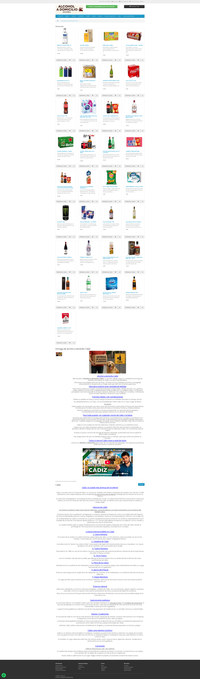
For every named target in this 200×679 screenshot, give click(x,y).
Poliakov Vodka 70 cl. (86, 257)
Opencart (63, 676)
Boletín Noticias (127, 670)
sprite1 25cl (83, 292)
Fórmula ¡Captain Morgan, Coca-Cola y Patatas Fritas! (65, 187)
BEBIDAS (67, 16)
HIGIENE (88, 16)
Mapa (79, 668)
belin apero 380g (108, 45)
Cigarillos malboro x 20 (64, 328)
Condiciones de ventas (60, 670)
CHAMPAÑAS (81, 16)
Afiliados (103, 668)
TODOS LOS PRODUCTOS (110, 16)
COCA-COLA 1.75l (62, 116)
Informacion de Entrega (60, 667)
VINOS (119, 16)
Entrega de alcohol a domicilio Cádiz (70, 21)
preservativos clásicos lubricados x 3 (109, 293)
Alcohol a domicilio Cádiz (107, 376)
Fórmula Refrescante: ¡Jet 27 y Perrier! (111, 151)
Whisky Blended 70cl (132, 292)
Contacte (80, 665)
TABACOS (100, 16)
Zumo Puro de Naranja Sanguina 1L (86, 187)
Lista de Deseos (127, 668)
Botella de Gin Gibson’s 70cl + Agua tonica (134, 116)
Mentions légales (59, 668)
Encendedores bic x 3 (63, 80)
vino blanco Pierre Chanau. (133, 222)
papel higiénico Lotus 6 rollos (134, 186)
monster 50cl (61, 222)
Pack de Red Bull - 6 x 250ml (88, 222)
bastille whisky (84, 45)
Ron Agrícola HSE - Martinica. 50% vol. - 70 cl (134, 257)
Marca (102, 665)
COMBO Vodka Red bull (132, 151)
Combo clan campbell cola (110, 116)
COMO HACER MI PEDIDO (128, 16)
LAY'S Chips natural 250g (110, 186)
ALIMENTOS (60, 16)
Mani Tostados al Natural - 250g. (88, 81)
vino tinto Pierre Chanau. (64, 257)
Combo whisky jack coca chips (87, 151)
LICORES (94, 16)
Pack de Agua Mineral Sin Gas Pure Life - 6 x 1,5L (88, 116)
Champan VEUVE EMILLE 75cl (111, 80)
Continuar (141, 484)
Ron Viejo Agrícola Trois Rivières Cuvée (64, 293)
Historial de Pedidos (128, 667)
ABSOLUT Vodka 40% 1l (64, 45)
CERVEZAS (73, 16)
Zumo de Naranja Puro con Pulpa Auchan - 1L (110, 257)
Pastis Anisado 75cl (108, 222)
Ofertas (103, 670)
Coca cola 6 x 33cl (131, 80)
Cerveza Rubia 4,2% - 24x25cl (134, 45)
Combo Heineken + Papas (64, 151)
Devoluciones (81, 667)
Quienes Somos (58, 665)
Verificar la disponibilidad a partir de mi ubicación (102, 6)
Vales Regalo (104, 667)
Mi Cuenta (126, 665)
